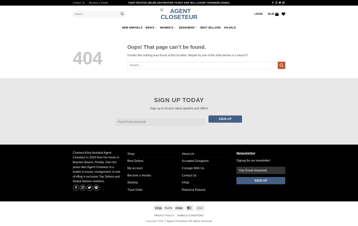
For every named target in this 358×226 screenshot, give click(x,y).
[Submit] (122, 14)
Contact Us (79, 2)
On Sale (230, 27)
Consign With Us (193, 168)
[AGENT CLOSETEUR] (179, 14)
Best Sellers (210, 27)
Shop (130, 153)
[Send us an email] (283, 2)
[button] (258, 14)
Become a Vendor (98, 2)
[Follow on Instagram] (276, 2)
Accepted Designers (195, 160)
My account (134, 168)
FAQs (185, 182)
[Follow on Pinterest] (96, 188)
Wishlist (132, 182)
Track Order (135, 189)
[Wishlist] (283, 14)
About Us (188, 153)
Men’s (150, 27)
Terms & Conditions (190, 215)
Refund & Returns (193, 189)
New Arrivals (132, 27)
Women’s (166, 27)
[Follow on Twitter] (280, 2)
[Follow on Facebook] (273, 2)
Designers (187, 27)
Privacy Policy (164, 215)
